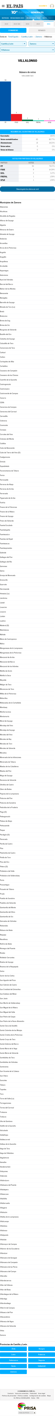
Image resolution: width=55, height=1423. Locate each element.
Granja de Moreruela (7, 575)
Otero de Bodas (6, 789)
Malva (2, 644)
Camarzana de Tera (7, 348)
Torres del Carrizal (7, 1108)
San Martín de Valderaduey (10, 1003)
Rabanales (4, 926)
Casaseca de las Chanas (9, 375)
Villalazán (3, 1212)
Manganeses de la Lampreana (11, 648)
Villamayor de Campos (8, 1244)
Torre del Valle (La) (7, 1099)
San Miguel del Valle (7, 1012)
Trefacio (3, 1117)
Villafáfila (3, 1199)
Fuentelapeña (5, 530)
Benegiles (3, 298)
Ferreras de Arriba (7, 489)
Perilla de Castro (6, 844)
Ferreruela (4, 494)
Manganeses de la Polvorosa (10, 653)
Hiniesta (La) (4, 594)
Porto (2, 880)
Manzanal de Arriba (7, 657)
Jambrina (3, 598)
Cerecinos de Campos (8, 407)
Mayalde (3, 680)
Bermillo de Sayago (7, 302)
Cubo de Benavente (7, 448)
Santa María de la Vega (8, 1049)
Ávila (13, 1349)
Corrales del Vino (6, 434)
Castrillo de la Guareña (8, 380)
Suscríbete (43, 6)
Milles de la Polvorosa (8, 694)
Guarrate (3, 585)
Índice (33, 1398)
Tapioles (3, 1089)
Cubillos (3, 443)
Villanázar (3, 1253)
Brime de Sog (5, 321)
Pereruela (3, 839)
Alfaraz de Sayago (7, 221)
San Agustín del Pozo (8, 980)
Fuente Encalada (6, 525)
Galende (3, 553)
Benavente (4, 293)
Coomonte (4, 425)
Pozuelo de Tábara (7, 889)
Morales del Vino (6, 735)
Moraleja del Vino (6, 726)
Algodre (3, 225)
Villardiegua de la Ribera (9, 1294)
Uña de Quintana (6, 1121)
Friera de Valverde (7, 521)
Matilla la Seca (5, 676)
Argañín (3, 252)
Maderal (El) (4, 625)
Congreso (13, 30)
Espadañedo (4, 466)
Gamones (3, 566)
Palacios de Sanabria (8, 803)
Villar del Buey (5, 1290)
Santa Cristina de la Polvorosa (11, 1035)
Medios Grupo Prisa (26, 1412)
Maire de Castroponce (8, 639)
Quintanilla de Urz (6, 917)
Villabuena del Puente (8, 1185)
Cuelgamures (5, 457)
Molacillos (3, 698)
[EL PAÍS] (15, 6)
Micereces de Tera (7, 689)
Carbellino (4, 366)
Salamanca (13, 1360)
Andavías (3, 239)
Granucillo (4, 580)
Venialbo (3, 1162)
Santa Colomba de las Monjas (11, 1030)
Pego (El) (3, 812)
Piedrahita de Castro (7, 853)
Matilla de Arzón (6, 671)
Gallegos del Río (6, 562)
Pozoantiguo (4, 885)
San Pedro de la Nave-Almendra (12, 1021)
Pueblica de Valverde (8, 903)
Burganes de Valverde (8, 330)
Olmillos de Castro (7, 785)
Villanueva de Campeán (9, 1262)
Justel (2, 603)
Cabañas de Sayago (7, 339)
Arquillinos (4, 262)
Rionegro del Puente (7, 948)
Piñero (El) (4, 867)
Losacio (3, 612)
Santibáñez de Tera (7, 1058)
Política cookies (23, 1396)
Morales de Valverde (7, 748)
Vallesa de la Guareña (8, 1144)
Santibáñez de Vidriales (9, 1062)
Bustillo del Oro (5, 334)
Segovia (41, 1360)
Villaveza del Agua (7, 1322)
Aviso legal (41, 1393)
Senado (41, 30)
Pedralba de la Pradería (9, 807)
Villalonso (3, 1231)
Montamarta (4, 716)
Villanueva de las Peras (8, 1267)
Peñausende (4, 826)
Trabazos (3, 1112)
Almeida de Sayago (7, 234)
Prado (2, 894)
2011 (48, 24)
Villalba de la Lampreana (9, 1217)
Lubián (2, 616)
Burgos (42, 1349)
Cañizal (2, 353)
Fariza (2, 475)
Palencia (41, 1354)
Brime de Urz (5, 325)
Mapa (45, 18)
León (13, 1354)
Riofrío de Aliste (6, 944)
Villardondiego (5, 1303)
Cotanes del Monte (7, 439)
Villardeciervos (5, 1281)
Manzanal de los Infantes (9, 666)
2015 (38, 24)
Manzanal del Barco (7, 662)
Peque (2, 830)
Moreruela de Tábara (8, 762)
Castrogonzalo (5, 384)
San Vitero (4, 1076)
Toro (1, 1094)
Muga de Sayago (6, 776)
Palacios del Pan (6, 798)
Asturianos (4, 275)
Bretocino (3, 316)
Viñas (2, 1331)
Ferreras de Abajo (6, 484)
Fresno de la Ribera (7, 512)
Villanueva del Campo (8, 1271)
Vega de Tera (5, 1149)
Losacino (3, 607)
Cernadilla (4, 416)
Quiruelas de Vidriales (8, 921)
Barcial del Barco (6, 284)
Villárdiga (3, 1299)
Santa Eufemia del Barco (9, 1044)
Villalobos (3, 1226)
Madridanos (4, 630)
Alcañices (3, 211)
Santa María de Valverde (9, 1053)
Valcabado (4, 1130)
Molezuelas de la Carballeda (10, 703)
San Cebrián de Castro (8, 985)
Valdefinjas (4, 1135)
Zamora (3, 1335)
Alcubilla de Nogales (7, 216)
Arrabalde (3, 266)
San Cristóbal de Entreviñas (10, 989)
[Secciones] (3, 6)
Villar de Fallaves (6, 1285)
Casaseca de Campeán (8, 371)
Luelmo (3, 621)
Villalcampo (4, 1221)
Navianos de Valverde (8, 780)
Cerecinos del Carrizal (8, 412)
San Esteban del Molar (8, 994)
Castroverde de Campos (9, 393)
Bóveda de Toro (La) (7, 307)
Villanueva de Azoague (8, 1258)
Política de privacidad (9, 1396)
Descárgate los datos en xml (27, 189)
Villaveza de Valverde (8, 1326)
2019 (6, 24)
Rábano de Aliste (6, 930)
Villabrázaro (4, 1180)
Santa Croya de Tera (7, 1039)
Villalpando (4, 1235)
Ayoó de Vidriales (6, 280)
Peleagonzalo (5, 817)
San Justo (3, 999)
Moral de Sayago (6, 721)
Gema (2, 571)
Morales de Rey (5, 739)
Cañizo (2, 357)
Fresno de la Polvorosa (8, 507)
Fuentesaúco (5, 534)
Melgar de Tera (5, 685)
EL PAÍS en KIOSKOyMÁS (22, 1398)
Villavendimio (5, 1317)
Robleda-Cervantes (7, 958)
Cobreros (3, 421)
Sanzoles (3, 1080)
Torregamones (5, 1103)
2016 (27, 24)
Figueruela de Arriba (7, 498)
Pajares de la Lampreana (9, 794)
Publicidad (33, 1393)
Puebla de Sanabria (7, 898)
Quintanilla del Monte (8, 908)
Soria (13, 1366)
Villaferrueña (5, 1203)
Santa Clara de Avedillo (8, 1026)
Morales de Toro (6, 744)
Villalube (3, 1240)
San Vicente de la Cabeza (9, 1071)
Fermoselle (4, 480)
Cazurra (3, 398)
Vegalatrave (4, 1158)
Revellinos (4, 939)
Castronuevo (4, 389)
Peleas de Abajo (6, 821)
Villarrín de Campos (7, 1308)
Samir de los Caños (7, 976)
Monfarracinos (5, 712)
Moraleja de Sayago (7, 730)
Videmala (3, 1176)
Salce (2, 971)
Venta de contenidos (21, 1393)
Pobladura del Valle (7, 871)
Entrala (2, 462)
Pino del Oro (4, 862)
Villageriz (3, 1208)
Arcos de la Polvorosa (8, 248)
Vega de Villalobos (7, 1153)
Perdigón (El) (5, 835)
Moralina (3, 753)
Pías (1, 848)
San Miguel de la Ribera (9, 1008)
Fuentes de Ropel (6, 539)
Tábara (2, 1085)
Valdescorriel (5, 1140)
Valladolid (42, 1366)
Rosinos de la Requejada (9, 967)
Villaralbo (3, 1276)
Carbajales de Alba (7, 362)
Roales (2, 953)
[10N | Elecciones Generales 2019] (27, 12)
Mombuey (3, 707)
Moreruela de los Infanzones (10, 757)
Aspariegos (4, 271)
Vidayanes (4, 1171)
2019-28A (17, 24)
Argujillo (3, 257)
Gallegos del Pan (6, 557)
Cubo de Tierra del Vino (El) (10, 453)
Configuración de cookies (37, 1396)
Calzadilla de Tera (6, 343)
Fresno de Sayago (6, 516)
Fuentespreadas (6, 548)
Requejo (3, 935)
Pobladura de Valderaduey (10, 876)
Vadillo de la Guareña (8, 1126)
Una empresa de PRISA (26, 1406)
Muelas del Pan (5, 771)
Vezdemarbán (5, 1167)
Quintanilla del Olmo (7, 912)
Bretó (2, 312)
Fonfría (2, 503)
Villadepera (4, 1190)
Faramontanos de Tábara (9, 471)
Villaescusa (4, 1194)
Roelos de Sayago (6, 962)
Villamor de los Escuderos (9, 1249)
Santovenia (4, 1067)
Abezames (4, 207)
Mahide (2, 635)
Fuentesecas (4, 544)
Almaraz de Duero (7, 230)
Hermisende (4, 589)
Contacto (11, 1393)
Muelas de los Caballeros (9, 766)
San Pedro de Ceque (7, 1017)
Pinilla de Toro (5, 857)
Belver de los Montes (7, 289)
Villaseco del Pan (6, 1312)
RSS (38, 1398)
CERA (2, 403)
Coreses (3, 430)
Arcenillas (3, 243)
